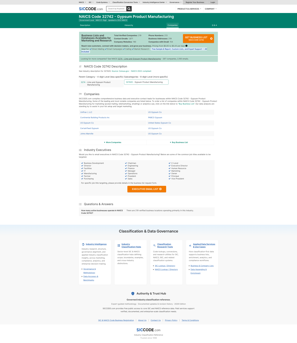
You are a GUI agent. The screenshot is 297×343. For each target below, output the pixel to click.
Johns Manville (86, 133)
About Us (142, 320)
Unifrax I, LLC (86, 112)
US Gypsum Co (87, 123)
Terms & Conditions (190, 320)
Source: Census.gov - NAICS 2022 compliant (131, 71)
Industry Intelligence (96, 244)
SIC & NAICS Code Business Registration (116, 320)
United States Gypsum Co (159, 123)
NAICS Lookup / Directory (166, 269)
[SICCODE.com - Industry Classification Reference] (148, 330)
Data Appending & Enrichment (199, 271)
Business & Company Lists (202, 266)
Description (85, 25)
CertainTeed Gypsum (89, 128)
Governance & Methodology (89, 271)
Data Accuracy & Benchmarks (90, 278)
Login (213, 2)
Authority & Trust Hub (151, 293)
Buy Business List (180, 142)
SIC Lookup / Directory (165, 266)
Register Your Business (195, 2)
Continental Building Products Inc (95, 117)
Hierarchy (129, 25)
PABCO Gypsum (155, 117)
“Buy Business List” (186, 104)
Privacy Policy (171, 320)
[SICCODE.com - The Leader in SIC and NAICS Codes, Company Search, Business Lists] (93, 9)
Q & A (214, 25)
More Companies (113, 142)
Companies (173, 25)
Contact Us (156, 320)
